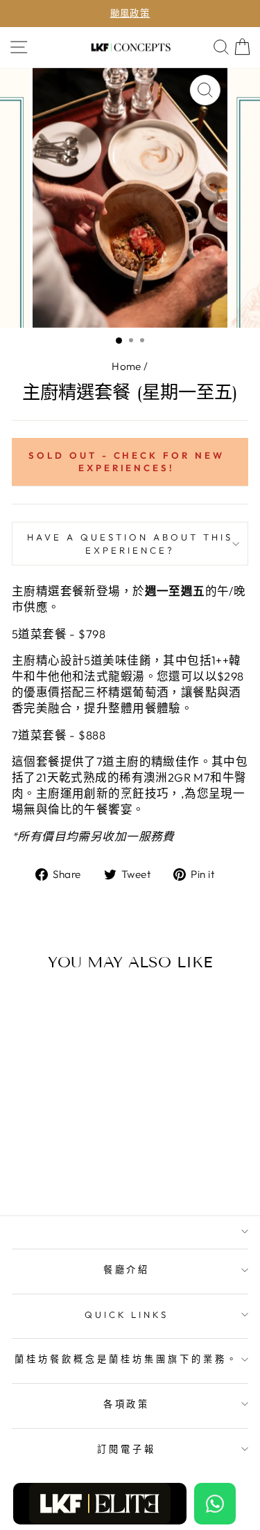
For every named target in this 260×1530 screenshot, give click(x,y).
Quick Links (127, 1314)
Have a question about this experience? (129, 543)
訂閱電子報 (126, 1448)
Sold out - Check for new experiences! (126, 462)
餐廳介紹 (126, 1269)
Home (126, 366)
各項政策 (126, 1403)
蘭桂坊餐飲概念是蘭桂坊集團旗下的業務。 (127, 1358)
